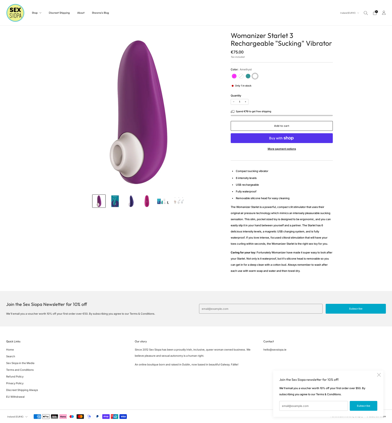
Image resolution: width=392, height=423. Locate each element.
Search (10, 356)
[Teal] (248, 76)
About (81, 12)
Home (10, 349)
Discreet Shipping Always (22, 390)
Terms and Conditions (20, 369)
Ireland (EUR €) (348, 12)
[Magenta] (234, 76)
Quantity (236, 95)
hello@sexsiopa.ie (274, 349)
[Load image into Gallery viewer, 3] (130, 201)
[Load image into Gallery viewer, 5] (162, 201)
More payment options (282, 148)
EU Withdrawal (15, 396)
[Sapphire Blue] (241, 76)
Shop (35, 12)
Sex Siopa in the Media (20, 363)
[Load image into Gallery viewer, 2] (114, 201)
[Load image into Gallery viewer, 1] (99, 201)
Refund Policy (14, 376)
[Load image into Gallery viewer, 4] (147, 201)
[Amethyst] (255, 76)
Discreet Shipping (59, 12)
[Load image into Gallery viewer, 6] (178, 201)
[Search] (366, 13)
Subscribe (363, 405)
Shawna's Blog (100, 12)
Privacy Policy (14, 383)
